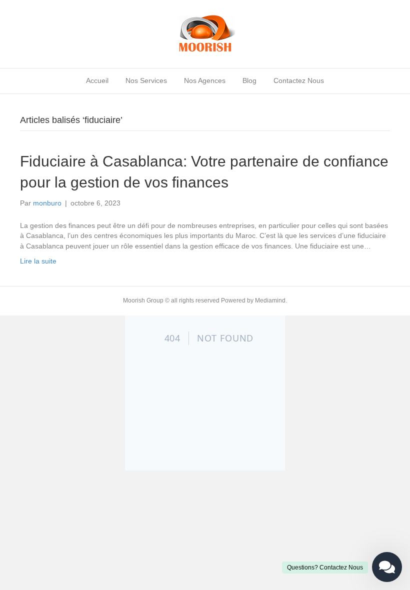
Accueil (97, 80)
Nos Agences (205, 80)
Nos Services (146, 80)
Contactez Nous (299, 80)
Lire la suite (38, 261)
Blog (249, 80)
